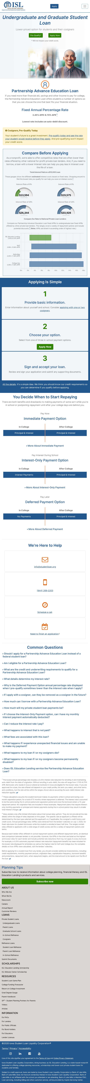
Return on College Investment (13, 989)
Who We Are (7, 892)
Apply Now (55, 35)
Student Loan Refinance (12, 947)
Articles (5, 1009)
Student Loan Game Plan (11, 981)
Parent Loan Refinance (11, 951)
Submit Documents (9, 959)
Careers (5, 904)
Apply (54, 6)
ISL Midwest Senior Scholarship (14, 972)
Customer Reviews (9, 911)
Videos (4, 1005)
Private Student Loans (10, 919)
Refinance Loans (8, 943)
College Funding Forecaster (12, 985)
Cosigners (7, 939)
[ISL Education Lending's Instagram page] (10, 1053)
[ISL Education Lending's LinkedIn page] (20, 1053)
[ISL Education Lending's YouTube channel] (39, 1053)
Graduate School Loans (12, 931)
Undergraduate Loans (11, 923)
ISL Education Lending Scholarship (15, 968)
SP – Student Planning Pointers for (19, 1001)
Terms (5, 1048)
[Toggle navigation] (85, 6)
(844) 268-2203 (45, 590)
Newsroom (6, 900)
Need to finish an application (44, 634)
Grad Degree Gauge (9, 993)
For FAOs (5, 1017)
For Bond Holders (8, 1029)
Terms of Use (44, 1058)
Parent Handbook (9, 997)
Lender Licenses (8, 1037)
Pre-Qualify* (35, 35)
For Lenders (6, 1021)
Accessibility (25, 1048)
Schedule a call (44, 612)
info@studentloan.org (45, 567)
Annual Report (7, 908)
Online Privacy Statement (63, 1058)
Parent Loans (8, 927)
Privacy (13, 1048)
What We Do (7, 896)
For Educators (7, 1033)
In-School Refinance (11, 935)
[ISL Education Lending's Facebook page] (30, 1053)
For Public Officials (9, 1025)
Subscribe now (44, 881)
